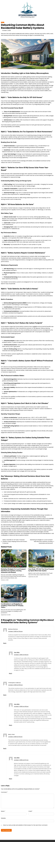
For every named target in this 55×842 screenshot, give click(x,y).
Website (3, 818)
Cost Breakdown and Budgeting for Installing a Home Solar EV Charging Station (12, 605)
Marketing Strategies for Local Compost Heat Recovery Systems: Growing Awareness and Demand (13, 570)
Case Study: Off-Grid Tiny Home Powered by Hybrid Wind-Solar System (41, 570)
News (3, 22)
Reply (4, 643)
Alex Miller (17, 652)
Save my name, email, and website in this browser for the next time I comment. (25, 825)
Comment (4, 792)
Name (3, 811)
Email (30, 811)
